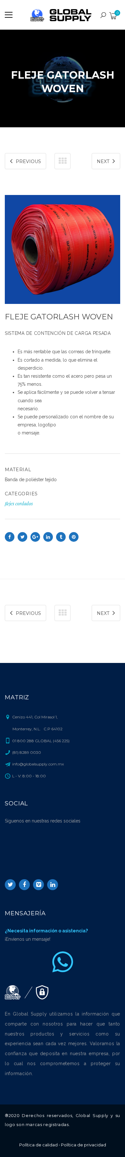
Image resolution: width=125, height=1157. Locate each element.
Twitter (10, 884)
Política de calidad (38, 1144)
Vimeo (38, 884)
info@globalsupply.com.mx (38, 764)
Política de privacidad (83, 1144)
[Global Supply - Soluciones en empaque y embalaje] (62, 15)
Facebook (24, 884)
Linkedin (52, 884)
